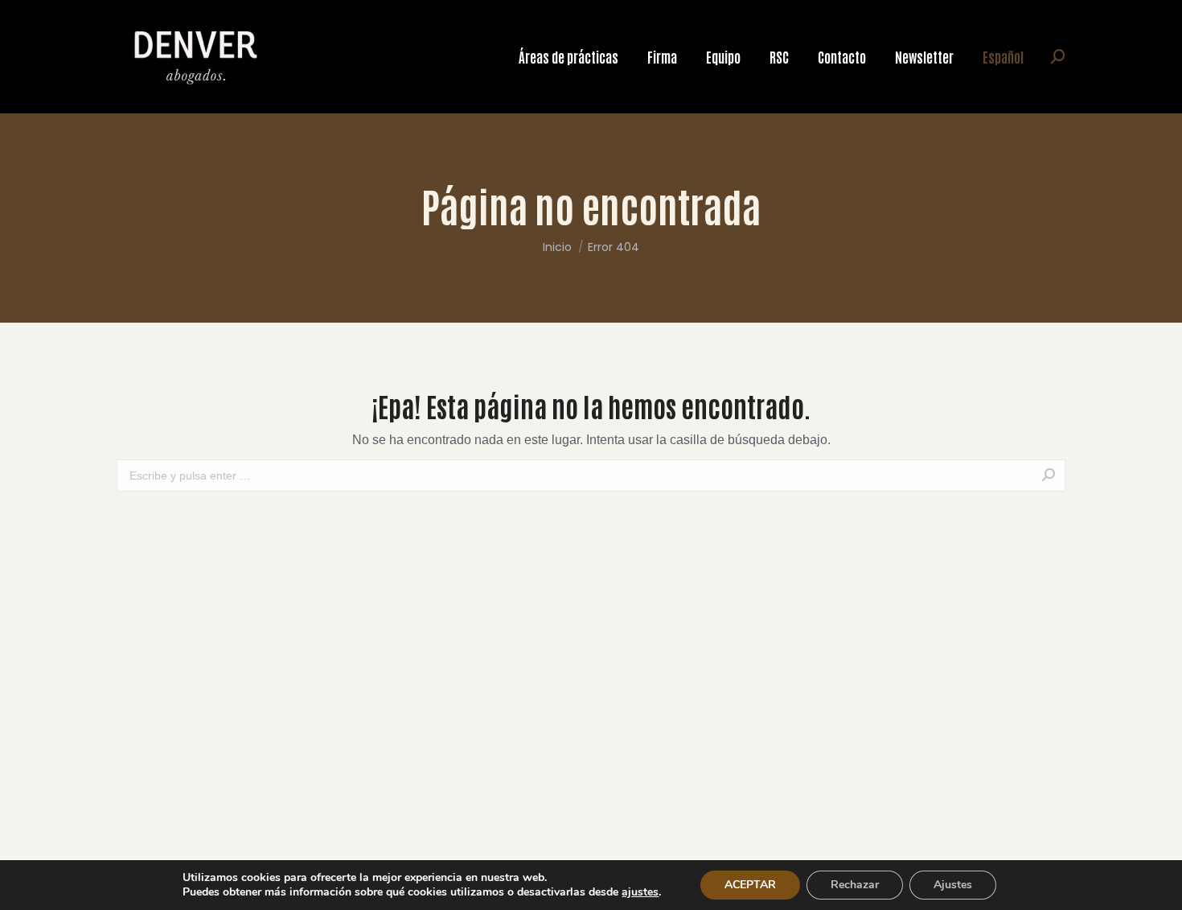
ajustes (640, 892)
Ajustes (953, 884)
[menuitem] (568, 56)
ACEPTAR (750, 884)
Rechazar (855, 884)
